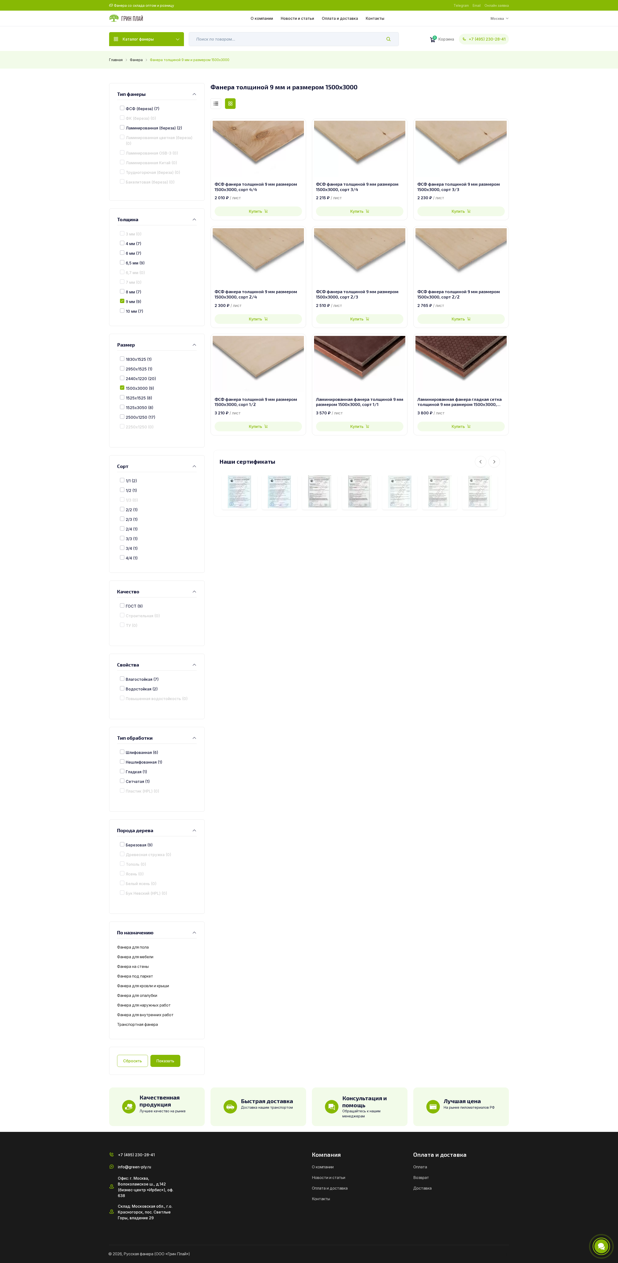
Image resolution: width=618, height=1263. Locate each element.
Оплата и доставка (340, 18)
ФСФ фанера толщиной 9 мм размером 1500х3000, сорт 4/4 (256, 187)
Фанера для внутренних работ (145, 1014)
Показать (165, 1060)
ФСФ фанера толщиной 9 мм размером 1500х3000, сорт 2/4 (256, 294)
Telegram (461, 5)
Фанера (136, 60)
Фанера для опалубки (137, 995)
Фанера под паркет (135, 976)
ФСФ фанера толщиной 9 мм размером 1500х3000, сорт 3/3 (458, 187)
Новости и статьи (297, 18)
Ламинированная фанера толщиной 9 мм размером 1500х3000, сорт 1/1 (359, 402)
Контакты (375, 18)
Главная (116, 60)
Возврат (421, 1177)
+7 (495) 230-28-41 (487, 39)
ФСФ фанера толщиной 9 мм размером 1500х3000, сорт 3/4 (357, 187)
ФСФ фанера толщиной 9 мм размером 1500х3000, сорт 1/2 (256, 402)
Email (477, 5)
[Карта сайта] (507, 1254)
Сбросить (132, 1060)
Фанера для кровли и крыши (143, 985)
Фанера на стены (133, 966)
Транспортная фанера (137, 1024)
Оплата (420, 1166)
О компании (262, 18)
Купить (255, 211)
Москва (497, 18)
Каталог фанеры (138, 39)
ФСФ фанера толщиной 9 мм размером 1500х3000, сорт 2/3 (357, 294)
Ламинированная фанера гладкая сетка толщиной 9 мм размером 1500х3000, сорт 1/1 (459, 402)
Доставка (422, 1188)
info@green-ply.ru (134, 1166)
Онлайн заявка (497, 5)
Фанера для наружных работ (144, 1005)
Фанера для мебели (135, 956)
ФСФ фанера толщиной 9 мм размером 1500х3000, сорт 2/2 (458, 294)
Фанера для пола (133, 947)
